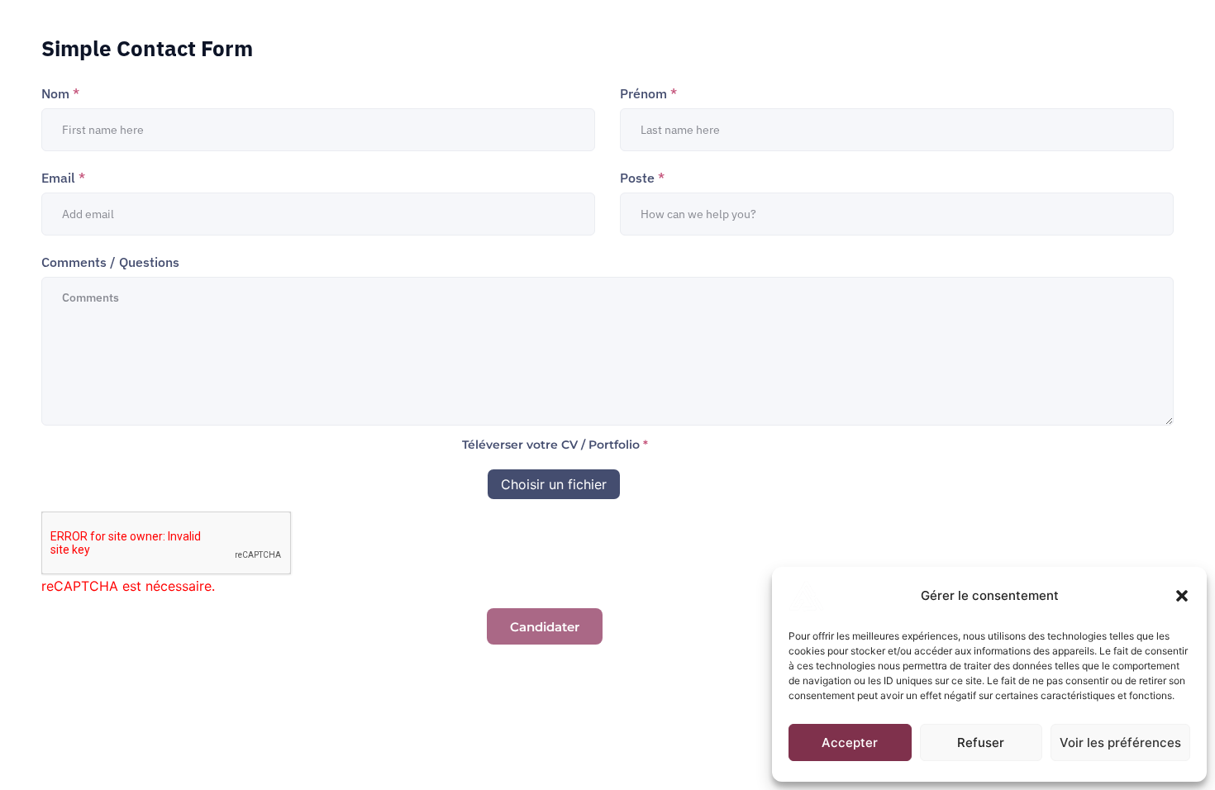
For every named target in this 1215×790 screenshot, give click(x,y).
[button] (1182, 596)
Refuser (980, 742)
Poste (642, 177)
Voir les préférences (1120, 742)
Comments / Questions (110, 262)
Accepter (850, 742)
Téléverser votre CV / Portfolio (555, 444)
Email (63, 177)
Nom (60, 93)
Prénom (648, 93)
